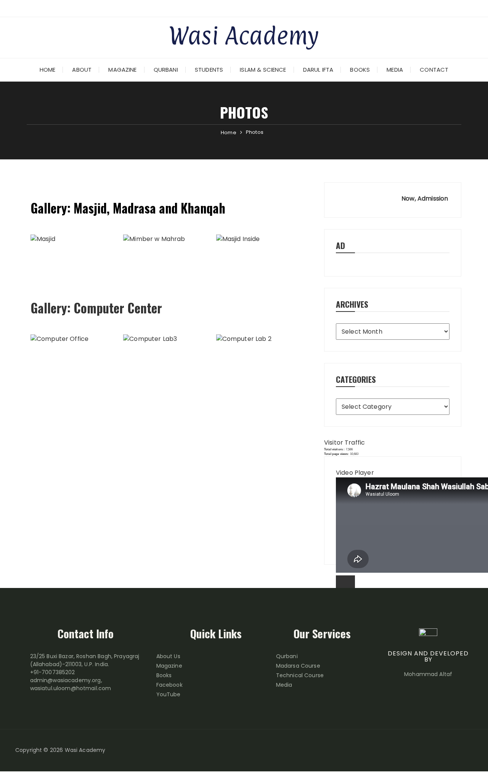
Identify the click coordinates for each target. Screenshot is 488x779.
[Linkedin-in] (467, 750)
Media (395, 70)
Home (48, 70)
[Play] (345, 584)
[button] (169, 257)
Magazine (122, 70)
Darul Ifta (318, 70)
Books (360, 70)
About (82, 70)
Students (209, 70)
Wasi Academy (244, 35)
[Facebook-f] (440, 750)
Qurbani (166, 70)
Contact (434, 70)
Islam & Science (263, 70)
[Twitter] (453, 750)
